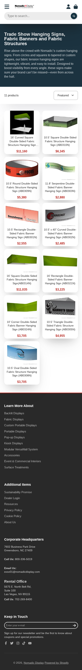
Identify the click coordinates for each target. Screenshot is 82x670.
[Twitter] (12, 643)
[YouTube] (30, 643)
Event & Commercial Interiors (22, 461)
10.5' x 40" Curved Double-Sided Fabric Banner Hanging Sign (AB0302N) (60, 224)
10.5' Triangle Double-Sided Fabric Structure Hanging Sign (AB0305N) (60, 317)
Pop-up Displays (14, 437)
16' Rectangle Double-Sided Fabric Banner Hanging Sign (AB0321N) (60, 270)
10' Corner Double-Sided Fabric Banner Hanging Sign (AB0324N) (22, 317)
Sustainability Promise (18, 492)
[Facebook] (6, 643)
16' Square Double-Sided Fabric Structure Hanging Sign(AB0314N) (22, 270)
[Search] (74, 16)
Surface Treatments (16, 467)
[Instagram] (18, 643)
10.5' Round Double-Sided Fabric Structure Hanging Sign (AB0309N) (22, 178)
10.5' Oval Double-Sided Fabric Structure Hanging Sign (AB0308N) (22, 363)
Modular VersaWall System (21, 449)
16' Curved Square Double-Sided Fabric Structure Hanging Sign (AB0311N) (22, 132)
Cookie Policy (12, 516)
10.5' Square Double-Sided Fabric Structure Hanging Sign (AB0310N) (60, 132)
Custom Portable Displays (20, 425)
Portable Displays (15, 431)
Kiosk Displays (13, 443)
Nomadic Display (34, 662)
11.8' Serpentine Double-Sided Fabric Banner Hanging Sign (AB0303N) (60, 178)
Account (68, 6)
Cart (75, 6)
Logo (24, 6)
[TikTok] (24, 643)
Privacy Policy (13, 510)
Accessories (12, 455)
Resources (11, 504)
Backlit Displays (14, 413)
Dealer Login (12, 498)
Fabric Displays (14, 419)
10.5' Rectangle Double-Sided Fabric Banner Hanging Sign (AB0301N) (22, 224)
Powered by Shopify (57, 662)
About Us (10, 522)
